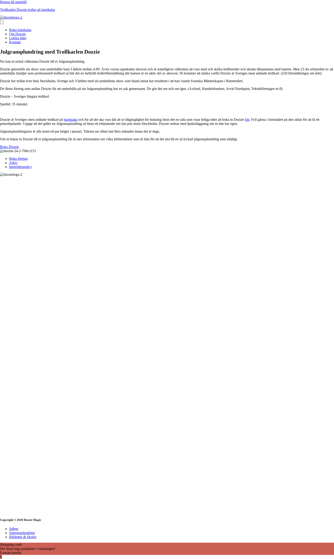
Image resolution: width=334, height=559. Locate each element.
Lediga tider (17, 38)
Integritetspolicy (20, 167)
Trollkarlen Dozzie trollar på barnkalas (27, 10)
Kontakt (15, 42)
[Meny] (2, 22)
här (247, 119)
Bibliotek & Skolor (22, 537)
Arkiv (13, 163)
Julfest (13, 529)
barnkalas (70, 119)
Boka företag (18, 159)
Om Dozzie (17, 34)
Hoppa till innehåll (13, 2)
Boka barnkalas (20, 30)
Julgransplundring (22, 533)
